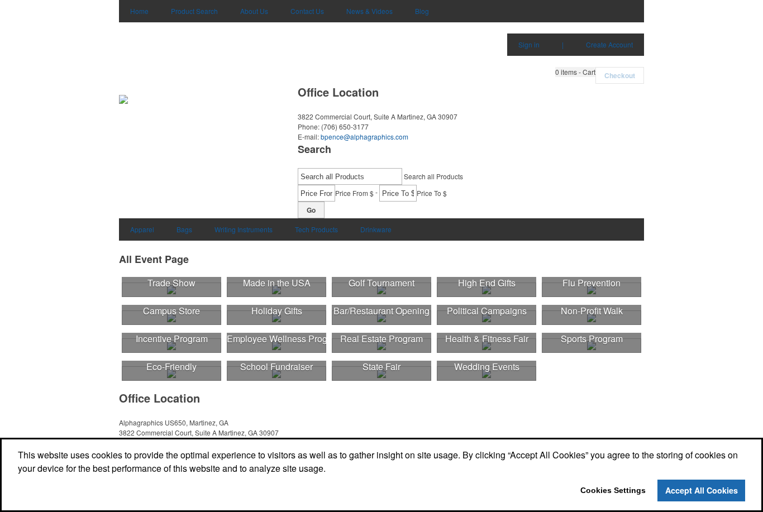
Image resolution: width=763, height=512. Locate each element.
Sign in (529, 44)
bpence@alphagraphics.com (364, 136)
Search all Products (433, 176)
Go (311, 210)
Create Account (609, 44)
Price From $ (354, 193)
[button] (575, 72)
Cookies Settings (613, 490)
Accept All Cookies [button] (701, 490)
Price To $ (432, 193)
